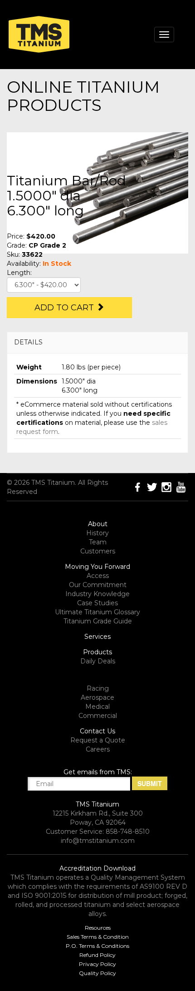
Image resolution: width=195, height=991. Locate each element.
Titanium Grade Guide (97, 621)
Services (97, 636)
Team (98, 542)
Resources (98, 927)
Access (98, 576)
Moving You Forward (97, 567)
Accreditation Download (97, 868)
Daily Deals (97, 661)
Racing (98, 688)
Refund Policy (97, 954)
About (97, 524)
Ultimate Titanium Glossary (97, 612)
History (97, 533)
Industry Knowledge (97, 594)
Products (97, 652)
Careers (98, 749)
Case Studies (97, 603)
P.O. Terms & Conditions (97, 945)
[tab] (97, 342)
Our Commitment (98, 585)
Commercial (97, 716)
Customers (97, 551)
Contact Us (97, 731)
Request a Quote (97, 740)
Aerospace (97, 697)
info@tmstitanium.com (98, 841)
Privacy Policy (97, 964)
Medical (97, 706)
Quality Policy (97, 973)
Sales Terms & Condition (98, 936)
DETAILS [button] (28, 342)
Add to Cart (65, 308)
